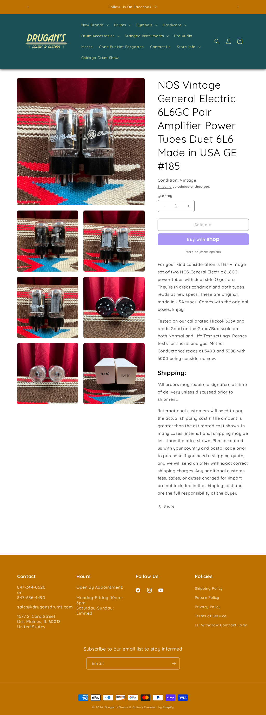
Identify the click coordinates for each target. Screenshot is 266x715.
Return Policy (207, 597)
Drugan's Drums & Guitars (124, 707)
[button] (94, 24)
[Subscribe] (173, 663)
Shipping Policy (209, 588)
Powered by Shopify (159, 707)
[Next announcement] (238, 7)
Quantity (165, 196)
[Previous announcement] (28, 7)
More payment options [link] (203, 252)
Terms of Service (211, 616)
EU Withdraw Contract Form (221, 625)
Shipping (165, 186)
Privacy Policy (208, 607)
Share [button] (169, 506)
